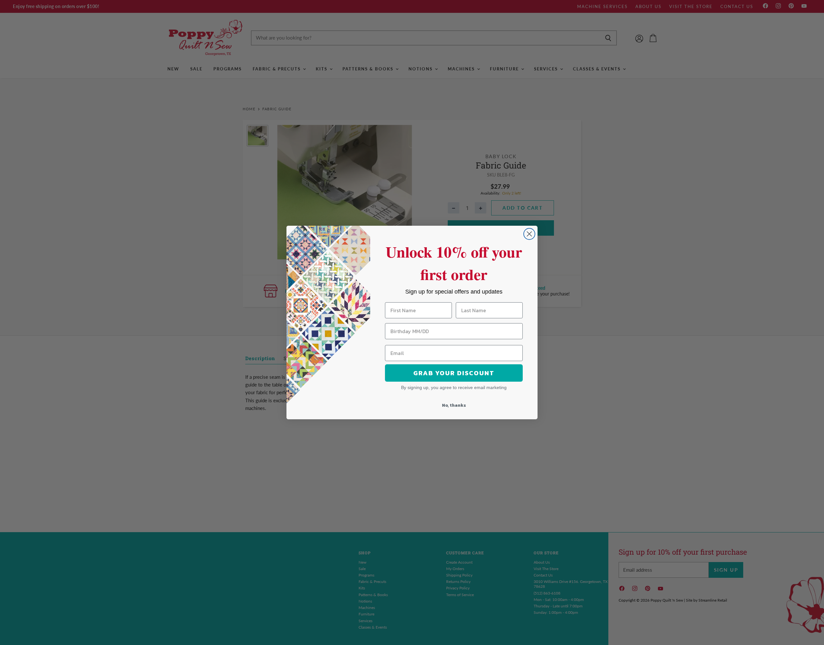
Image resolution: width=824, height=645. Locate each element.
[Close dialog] (529, 234)
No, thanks (454, 405)
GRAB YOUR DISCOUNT (453, 373)
